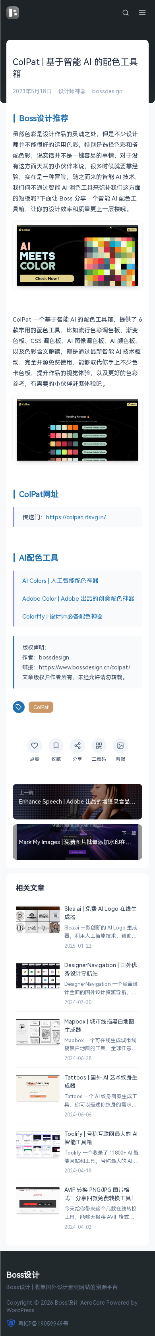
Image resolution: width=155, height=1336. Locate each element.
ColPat (40, 707)
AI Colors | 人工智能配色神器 (60, 580)
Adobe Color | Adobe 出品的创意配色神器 (78, 598)
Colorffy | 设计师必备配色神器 (62, 616)
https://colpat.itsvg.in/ (76, 517)
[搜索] (125, 13)
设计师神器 (72, 91)
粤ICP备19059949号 (43, 1323)
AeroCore (92, 1302)
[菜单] (142, 12)
